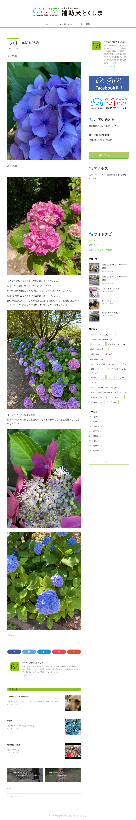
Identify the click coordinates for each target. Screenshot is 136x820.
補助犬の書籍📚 (98, 349)
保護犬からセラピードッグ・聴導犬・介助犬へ (108, 371)
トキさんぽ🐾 (98, 397)
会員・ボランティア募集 (100, 250)
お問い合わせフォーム (108, 155)
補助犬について (66, 24)
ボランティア (116, 377)
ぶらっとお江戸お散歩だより (19, 696)
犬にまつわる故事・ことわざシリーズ (108, 364)
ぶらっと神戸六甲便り (111, 288)
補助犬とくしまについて (100, 245)
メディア (117, 397)
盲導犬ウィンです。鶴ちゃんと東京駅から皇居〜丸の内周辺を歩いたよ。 (33, 701)
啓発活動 (96, 359)
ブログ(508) (10, 635)
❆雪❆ (9, 720)
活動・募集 (85, 24)
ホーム (49, 24)
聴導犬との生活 (13, 744)
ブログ (111, 402)
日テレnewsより (13, 750)
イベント (96, 382)
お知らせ (96, 402)
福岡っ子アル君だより (111, 312)
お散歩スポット (116, 344)
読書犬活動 (97, 344)
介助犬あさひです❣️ (101, 354)
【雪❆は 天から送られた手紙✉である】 (21, 725)
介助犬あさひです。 (110, 300)
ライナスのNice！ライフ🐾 (104, 387)
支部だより (97, 377)
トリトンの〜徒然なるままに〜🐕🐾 (108, 392)
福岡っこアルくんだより (102, 334)
